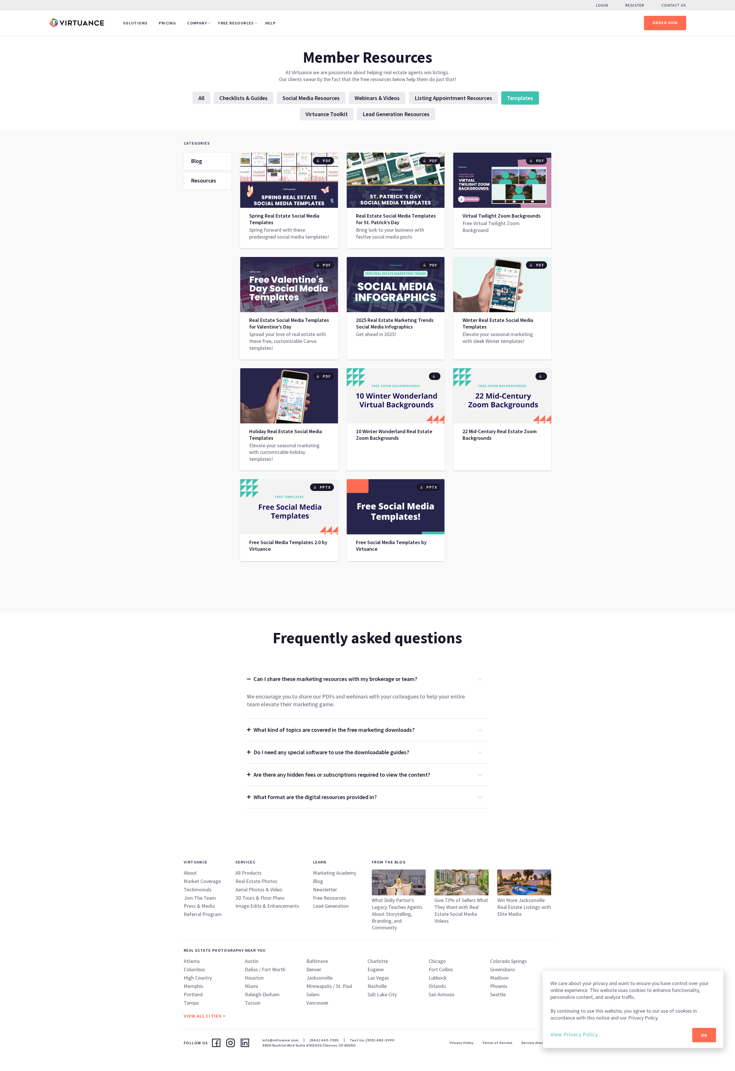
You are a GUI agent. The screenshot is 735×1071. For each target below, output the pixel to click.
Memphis (193, 986)
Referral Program (203, 914)
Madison (499, 977)
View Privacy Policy (574, 1034)
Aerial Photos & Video (258, 889)
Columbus (194, 969)
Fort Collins (441, 969)
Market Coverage (202, 881)
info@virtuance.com (280, 1040)
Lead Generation (331, 906)
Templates (520, 97)
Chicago (437, 961)
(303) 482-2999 (379, 1040)
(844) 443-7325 (324, 1040)
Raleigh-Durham (262, 994)
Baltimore (317, 961)
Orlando (437, 986)
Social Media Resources (311, 97)
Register (634, 5)
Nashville (377, 986)
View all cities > (205, 1016)
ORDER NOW (665, 22)
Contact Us (674, 5)
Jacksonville (319, 977)
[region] (633, 1009)
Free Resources (236, 23)
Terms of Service (497, 1043)
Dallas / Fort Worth (265, 969)
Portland (193, 994)
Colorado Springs (508, 961)
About (190, 873)
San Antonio (441, 994)
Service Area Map (536, 1043)
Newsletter (325, 889)
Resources (203, 180)
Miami (251, 986)
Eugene (376, 969)
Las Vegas (378, 977)
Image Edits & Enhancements (267, 906)
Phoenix (498, 986)
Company (197, 23)
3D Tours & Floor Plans (260, 898)
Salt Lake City (382, 994)
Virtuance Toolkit (326, 114)
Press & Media (199, 906)
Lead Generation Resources (396, 114)
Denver (313, 969)
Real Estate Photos (256, 881)
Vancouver (317, 1002)
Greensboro (502, 969)
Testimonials (198, 889)
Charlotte (378, 961)
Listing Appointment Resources (453, 97)
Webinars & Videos (377, 97)
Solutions (135, 23)
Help (270, 23)
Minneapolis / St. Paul (329, 986)
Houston (254, 977)
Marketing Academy (334, 873)
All (201, 97)
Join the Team (200, 898)
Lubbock (438, 977)
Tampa (191, 1002)
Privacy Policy (461, 1043)
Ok (704, 1035)
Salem (313, 994)
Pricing (167, 23)
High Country (198, 977)
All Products (248, 873)
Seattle (498, 994)
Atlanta (192, 961)
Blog (196, 160)
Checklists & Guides (243, 97)
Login (602, 5)
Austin (251, 961)
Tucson (252, 1002)
